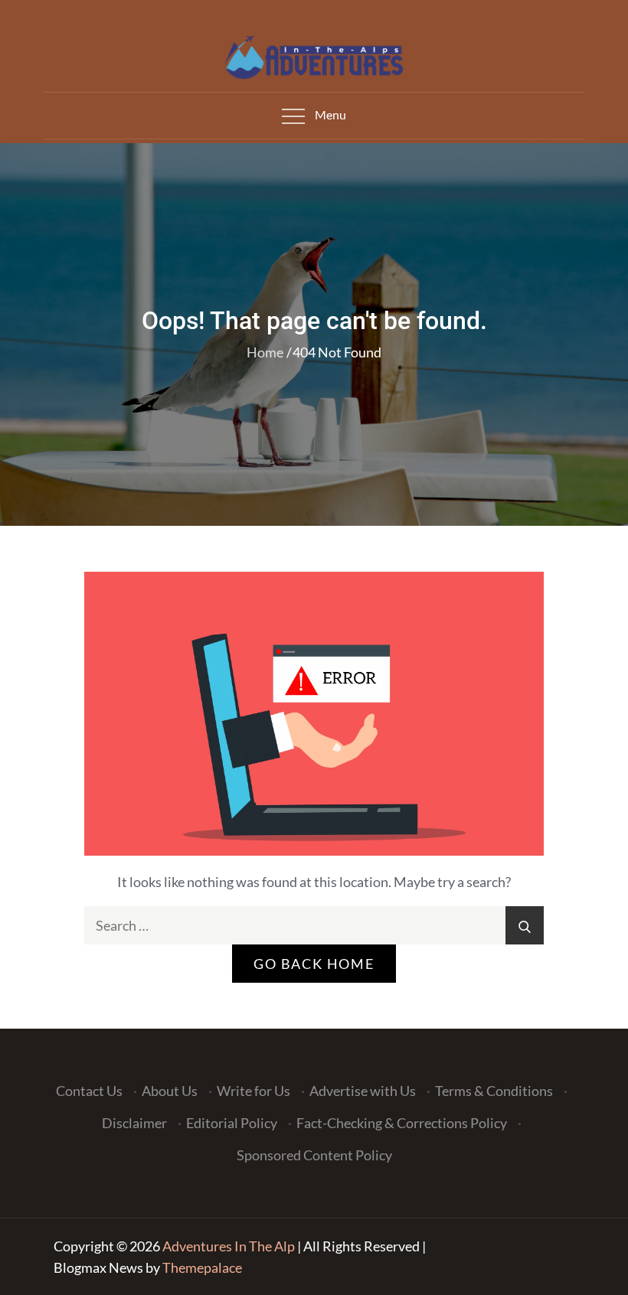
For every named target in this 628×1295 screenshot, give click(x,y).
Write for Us (253, 1090)
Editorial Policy (231, 1122)
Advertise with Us (362, 1090)
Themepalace (202, 1267)
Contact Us (89, 1090)
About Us (170, 1090)
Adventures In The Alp (228, 1246)
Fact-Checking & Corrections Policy (401, 1122)
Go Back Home (314, 963)
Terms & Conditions (494, 1090)
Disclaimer (134, 1122)
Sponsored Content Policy (314, 1155)
